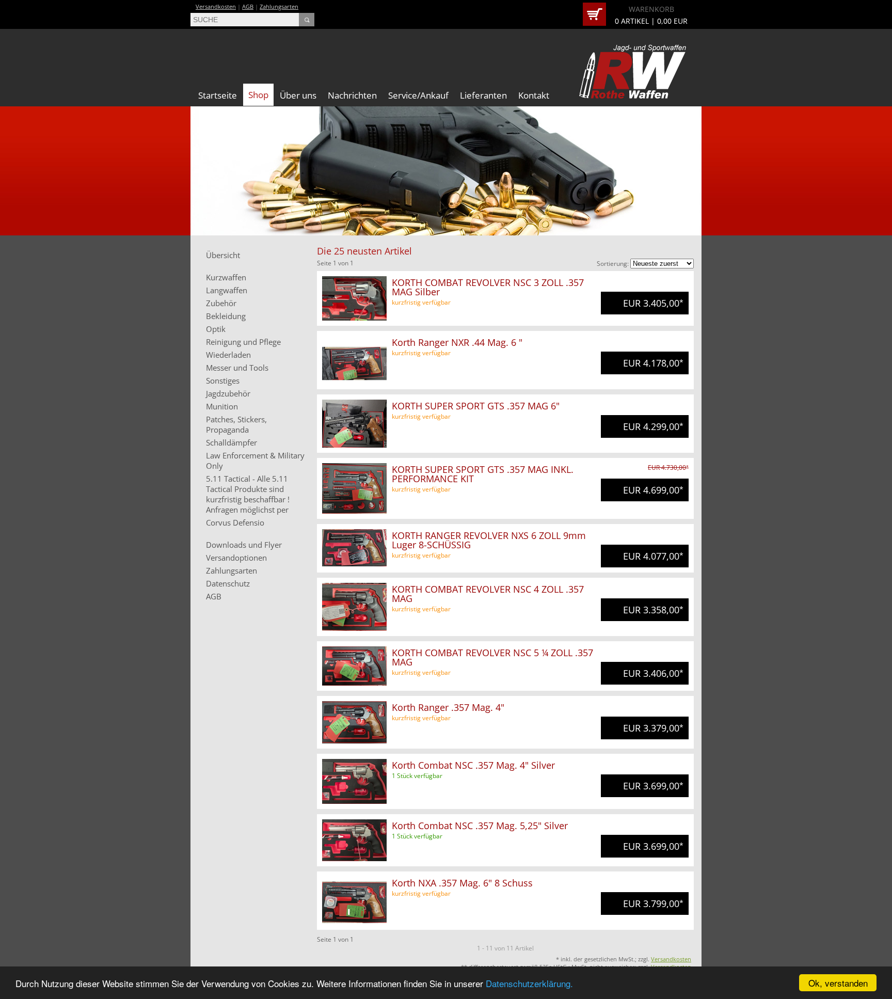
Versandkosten (216, 6)
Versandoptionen (236, 557)
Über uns (298, 95)
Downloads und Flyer (244, 545)
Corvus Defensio (235, 522)
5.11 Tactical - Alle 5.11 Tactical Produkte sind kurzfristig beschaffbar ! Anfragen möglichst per (248, 494)
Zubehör (221, 303)
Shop (258, 95)
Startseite (217, 95)
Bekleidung (226, 316)
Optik (216, 329)
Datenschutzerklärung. (529, 983)
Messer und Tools (237, 367)
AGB (247, 6)
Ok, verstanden (838, 982)
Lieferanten (483, 95)
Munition (222, 406)
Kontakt (533, 95)
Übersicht (223, 255)
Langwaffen (226, 290)
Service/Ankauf (418, 95)
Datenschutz (228, 583)
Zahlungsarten (279, 6)
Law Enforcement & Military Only (255, 460)
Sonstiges (223, 380)
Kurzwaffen (226, 277)
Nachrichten (352, 95)
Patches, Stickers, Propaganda (236, 424)
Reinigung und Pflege (243, 342)
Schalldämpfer (231, 442)
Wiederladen (228, 355)
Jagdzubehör (228, 393)
